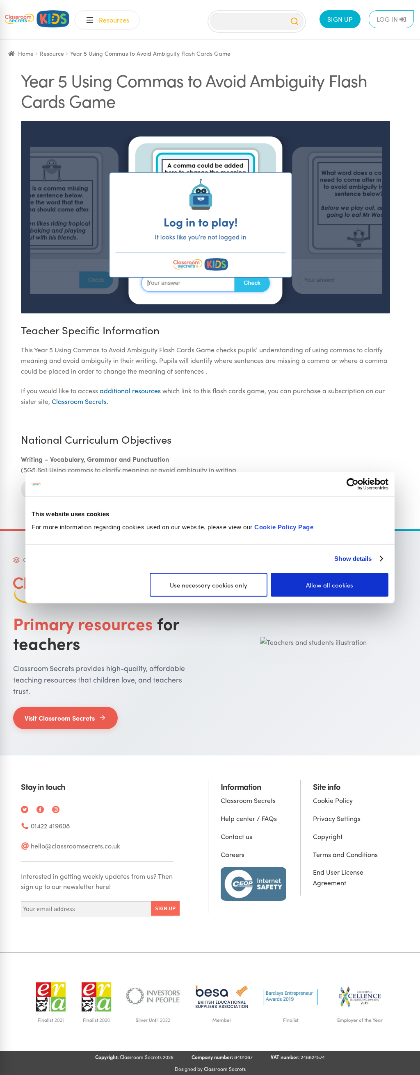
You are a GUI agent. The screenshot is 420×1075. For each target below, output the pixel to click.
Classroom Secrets (79, 401)
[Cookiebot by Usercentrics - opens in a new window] (352, 484)
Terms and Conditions (345, 854)
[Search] (294, 21)
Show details (353, 558)
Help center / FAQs (249, 818)
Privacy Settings (337, 818)
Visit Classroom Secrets (60, 718)
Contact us (236, 836)
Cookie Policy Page (283, 526)
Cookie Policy (333, 800)
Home (26, 53)
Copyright (327, 836)
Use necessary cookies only (208, 584)
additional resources (130, 390)
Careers (232, 854)
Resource (52, 53)
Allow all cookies (329, 584)
